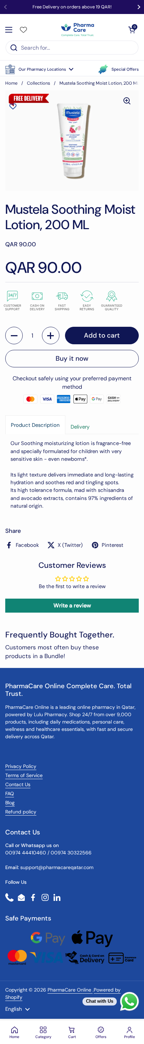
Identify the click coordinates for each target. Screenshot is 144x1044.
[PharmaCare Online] (78, 30)
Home (11, 83)
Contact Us (17, 784)
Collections (38, 83)
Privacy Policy (20, 766)
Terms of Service (24, 775)
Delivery (80, 426)
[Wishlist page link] (23, 29)
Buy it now (72, 358)
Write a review (72, 605)
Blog (10, 802)
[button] (39, 69)
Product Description (35, 425)
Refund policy (20, 812)
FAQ (9, 793)
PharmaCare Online (70, 990)
